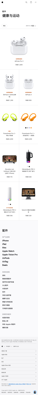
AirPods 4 (28, 94)
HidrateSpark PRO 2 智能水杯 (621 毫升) (9, 211)
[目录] (35, 2)
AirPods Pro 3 (19, 61)
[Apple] (2, 346)
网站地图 (28, 392)
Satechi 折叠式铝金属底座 (28, 211)
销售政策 (16, 392)
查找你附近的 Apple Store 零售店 (17, 384)
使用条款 (10, 392)
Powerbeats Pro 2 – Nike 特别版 (9, 134)
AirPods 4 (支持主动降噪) (9, 95)
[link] (35, 392)
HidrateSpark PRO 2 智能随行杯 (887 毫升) (28, 170)
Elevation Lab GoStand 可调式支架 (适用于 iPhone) (9, 171)
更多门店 (29, 384)
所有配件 (8, 346)
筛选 (4, 25)
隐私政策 (4, 392)
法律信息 (22, 392)
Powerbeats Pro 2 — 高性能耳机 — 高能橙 (28, 134)
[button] (26, 2)
